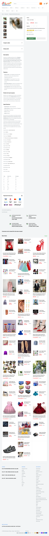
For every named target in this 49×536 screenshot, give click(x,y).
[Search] (41, 4)
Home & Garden (38, 513)
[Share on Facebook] (27, 34)
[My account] (44, 3)
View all (46, 235)
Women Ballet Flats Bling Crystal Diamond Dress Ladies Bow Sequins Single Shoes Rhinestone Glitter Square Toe (27, 453)
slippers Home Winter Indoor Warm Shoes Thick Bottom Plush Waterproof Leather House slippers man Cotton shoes (42, 433)
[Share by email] (32, 34)
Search (37, 494)
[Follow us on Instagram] (19, 533)
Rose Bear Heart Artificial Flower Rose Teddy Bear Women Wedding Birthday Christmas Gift (9, 254)
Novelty (7, 10)
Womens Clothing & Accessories (41, 499)
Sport (12, 10)
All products (6, 14)
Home (28, 7)
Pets (37, 505)
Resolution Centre (39, 471)
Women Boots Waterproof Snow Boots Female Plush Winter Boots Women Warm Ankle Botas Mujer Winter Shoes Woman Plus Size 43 (27, 291)
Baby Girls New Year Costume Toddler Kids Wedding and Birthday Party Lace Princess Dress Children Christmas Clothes (39, 416)
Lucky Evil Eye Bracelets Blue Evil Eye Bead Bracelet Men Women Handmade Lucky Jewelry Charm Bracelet (12, 423)
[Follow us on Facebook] (17, 533)
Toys (2, 10)
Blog (37, 485)
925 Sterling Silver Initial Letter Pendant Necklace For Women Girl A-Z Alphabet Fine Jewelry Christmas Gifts (12, 311)
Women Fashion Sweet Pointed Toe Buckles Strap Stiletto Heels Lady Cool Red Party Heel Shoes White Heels (39, 335)
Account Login (38, 493)
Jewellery (22, 7)
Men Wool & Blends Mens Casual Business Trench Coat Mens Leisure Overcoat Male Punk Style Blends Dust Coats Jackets (24, 355)
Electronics (33, 7)
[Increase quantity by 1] (37, 26)
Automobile (38, 510)
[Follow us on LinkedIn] (24, 533)
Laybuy (37, 479)
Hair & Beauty (38, 496)
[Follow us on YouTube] (22, 533)
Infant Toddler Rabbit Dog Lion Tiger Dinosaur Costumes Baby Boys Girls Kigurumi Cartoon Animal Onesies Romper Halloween (42, 352)
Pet (38, 7)
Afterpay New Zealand (40, 484)
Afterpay (37, 477)
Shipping (37, 487)
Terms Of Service (39, 488)
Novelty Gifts (38, 508)
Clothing (16, 7)
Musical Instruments (39, 519)
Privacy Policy (38, 490)
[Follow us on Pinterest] (21, 533)
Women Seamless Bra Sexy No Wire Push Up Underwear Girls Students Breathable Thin (24, 437)
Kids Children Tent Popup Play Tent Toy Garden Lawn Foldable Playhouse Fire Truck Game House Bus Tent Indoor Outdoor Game (24, 396)
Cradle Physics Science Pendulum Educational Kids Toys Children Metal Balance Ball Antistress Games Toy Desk (42, 311)
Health (11, 7)
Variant (28, 17)
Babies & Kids (38, 501)
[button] (41, 38)
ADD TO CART (31, 38)
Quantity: (28, 26)
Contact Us (38, 470)
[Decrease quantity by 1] (31, 26)
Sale (17, 10)
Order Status (38, 468)
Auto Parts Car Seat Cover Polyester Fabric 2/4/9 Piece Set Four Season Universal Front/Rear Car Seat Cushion (42, 270)
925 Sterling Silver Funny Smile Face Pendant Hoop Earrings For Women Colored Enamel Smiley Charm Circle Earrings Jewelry (24, 315)
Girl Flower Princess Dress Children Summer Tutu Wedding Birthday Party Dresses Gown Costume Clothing (27, 402)
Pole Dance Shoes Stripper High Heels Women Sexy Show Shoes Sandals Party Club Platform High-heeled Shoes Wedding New (39, 254)
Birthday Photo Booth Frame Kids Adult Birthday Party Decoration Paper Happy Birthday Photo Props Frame (27, 240)
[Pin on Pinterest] (29, 34)
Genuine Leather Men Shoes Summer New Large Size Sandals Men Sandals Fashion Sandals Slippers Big (9, 457)
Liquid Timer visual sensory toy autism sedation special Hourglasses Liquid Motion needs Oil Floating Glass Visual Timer (9, 335)
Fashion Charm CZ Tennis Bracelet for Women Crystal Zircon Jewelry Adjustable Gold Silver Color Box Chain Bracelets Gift (12, 433)
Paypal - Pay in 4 (38, 474)
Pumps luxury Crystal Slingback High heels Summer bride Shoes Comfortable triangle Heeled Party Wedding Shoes (12, 341)
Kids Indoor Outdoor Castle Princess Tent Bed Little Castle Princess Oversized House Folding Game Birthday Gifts (12, 392)
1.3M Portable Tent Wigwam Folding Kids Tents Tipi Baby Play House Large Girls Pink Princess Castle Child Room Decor (12, 382)
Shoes (37, 502)
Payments (37, 476)
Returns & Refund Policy (40, 491)
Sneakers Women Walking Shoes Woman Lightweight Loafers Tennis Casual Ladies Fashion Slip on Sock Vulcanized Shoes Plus (27, 443)
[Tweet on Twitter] (31, 34)
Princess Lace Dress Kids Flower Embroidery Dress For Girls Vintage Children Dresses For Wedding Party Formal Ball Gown (24, 274)
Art (42, 7)
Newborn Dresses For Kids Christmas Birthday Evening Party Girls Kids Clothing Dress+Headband (42, 392)
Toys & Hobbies (38, 507)
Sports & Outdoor (39, 511)
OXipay (37, 482)
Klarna (37, 473)
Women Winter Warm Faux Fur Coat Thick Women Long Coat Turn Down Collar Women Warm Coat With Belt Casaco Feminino (9, 294)
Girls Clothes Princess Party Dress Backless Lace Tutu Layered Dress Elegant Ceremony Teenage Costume (12, 301)
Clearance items (4, 7)
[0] (46, 3)
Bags (37, 504)
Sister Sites (38, 521)
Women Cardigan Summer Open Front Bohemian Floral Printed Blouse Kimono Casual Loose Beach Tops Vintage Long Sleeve (42, 301)
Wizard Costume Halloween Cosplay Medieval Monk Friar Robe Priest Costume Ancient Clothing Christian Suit (12, 260)
